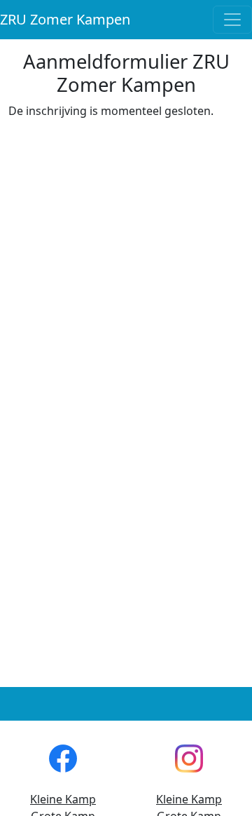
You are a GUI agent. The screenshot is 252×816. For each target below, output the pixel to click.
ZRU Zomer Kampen (65, 19)
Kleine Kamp (63, 799)
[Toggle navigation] (232, 20)
